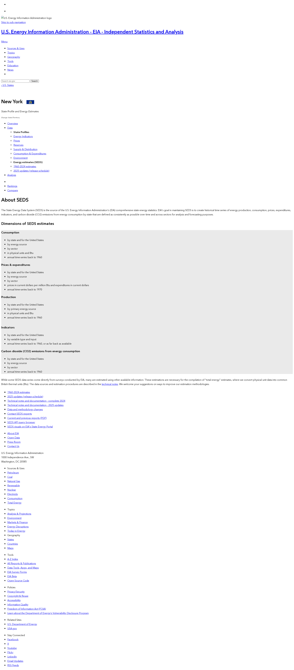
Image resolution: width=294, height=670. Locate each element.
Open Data (13, 438)
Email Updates (15, 661)
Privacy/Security (16, 592)
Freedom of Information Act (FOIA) (26, 609)
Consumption (14, 498)
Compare (12, 190)
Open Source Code (18, 581)
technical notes (110, 384)
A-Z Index (12, 559)
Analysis (11, 175)
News (10, 70)
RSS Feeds (13, 665)
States (10, 539)
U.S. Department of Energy (22, 624)
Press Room (14, 442)
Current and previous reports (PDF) (27, 418)
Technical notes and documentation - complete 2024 (36, 401)
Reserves (18, 145)
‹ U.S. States (7, 85)
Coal (9, 477)
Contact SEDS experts (19, 414)
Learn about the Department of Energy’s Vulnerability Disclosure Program (48, 613)
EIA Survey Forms (17, 572)
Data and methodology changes (25, 409)
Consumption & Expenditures (29, 154)
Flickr (10, 652)
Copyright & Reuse (17, 596)
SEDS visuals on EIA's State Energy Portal (30, 427)
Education (12, 66)
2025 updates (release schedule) (31, 171)
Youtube (12, 648)
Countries (12, 544)
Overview (12, 123)
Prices (16, 141)
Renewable (13, 485)
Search (34, 81)
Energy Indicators (23, 136)
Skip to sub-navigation (13, 22)
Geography (13, 57)
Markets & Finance (17, 522)
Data (10, 128)
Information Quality (17, 605)
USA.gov (12, 628)
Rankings (12, 186)
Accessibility (14, 600)
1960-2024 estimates (24, 166)
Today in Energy (16, 531)
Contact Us (13, 446)
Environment (20, 158)
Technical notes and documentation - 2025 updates (35, 405)
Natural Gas (13, 481)
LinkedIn (12, 657)
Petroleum (13, 473)
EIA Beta (12, 576)
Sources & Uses (15, 48)
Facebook (13, 639)
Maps (10, 548)
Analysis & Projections (19, 514)
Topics (11, 53)
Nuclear (11, 490)
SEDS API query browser (21, 422)
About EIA (13, 433)
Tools (10, 61)
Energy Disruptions (18, 527)
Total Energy (14, 503)
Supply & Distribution (25, 149)
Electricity (12, 494)
